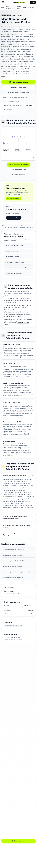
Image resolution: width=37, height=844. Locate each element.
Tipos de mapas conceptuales (13, 273)
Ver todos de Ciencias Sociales (13, 625)
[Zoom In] (33, 154)
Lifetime (33, 2)
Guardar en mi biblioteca (18, 87)
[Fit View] (33, 158)
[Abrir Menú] (2, 2)
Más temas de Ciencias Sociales (14, 245)
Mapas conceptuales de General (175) (13, 555)
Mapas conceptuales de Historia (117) (13, 566)
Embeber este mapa (19, 174)
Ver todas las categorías (11, 251)
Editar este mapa (19, 841)
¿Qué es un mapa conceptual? (12, 637)
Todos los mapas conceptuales (18, 97)
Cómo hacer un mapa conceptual (12, 105)
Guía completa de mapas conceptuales (16, 267)
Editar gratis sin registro (20, 82)
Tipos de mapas (7, 109)
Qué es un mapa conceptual (11, 101)
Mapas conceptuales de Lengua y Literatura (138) (17, 572)
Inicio (2, 7)
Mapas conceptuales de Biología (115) (13, 549)
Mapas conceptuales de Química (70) (13, 577)
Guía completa (29, 105)
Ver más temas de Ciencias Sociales (18, 92)
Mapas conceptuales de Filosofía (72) (13, 561)
